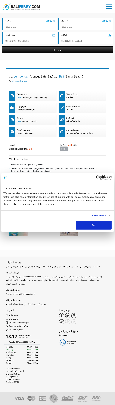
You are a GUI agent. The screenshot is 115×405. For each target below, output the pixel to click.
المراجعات (96, 277)
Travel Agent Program (37, 304)
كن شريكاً (22, 304)
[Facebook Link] (61, 315)
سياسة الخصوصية (67, 280)
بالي (7, 266)
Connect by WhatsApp (18, 326)
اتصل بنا (22, 284)
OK (93, 225)
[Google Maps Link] (61, 321)
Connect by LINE (16, 330)
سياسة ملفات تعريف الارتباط (87, 280)
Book (63, 149)
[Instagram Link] (73, 315)
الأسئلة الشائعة (12, 280)
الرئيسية (9, 277)
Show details (99, 215)
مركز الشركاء (11, 304)
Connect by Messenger (19, 322)
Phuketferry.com (13, 294)
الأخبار (78, 277)
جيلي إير (28, 266)
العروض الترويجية (58, 277)
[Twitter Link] (67, 315)
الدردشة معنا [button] (14, 319)
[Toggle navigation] (109, 6)
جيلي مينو (61, 266)
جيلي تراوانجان (39, 266)
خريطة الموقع (11, 284)
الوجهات (17, 277)
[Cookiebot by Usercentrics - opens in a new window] (98, 177)
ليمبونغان (87, 266)
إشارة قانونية (37, 280)
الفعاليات (70, 277)
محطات (46, 277)
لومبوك (79, 266)
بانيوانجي (14, 266)
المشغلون (86, 277)
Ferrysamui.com (28, 294)
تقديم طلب (13, 315)
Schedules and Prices (32, 277)
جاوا (21, 266)
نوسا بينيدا (97, 266)
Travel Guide (25, 280)
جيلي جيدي (51, 266)
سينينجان (70, 266)
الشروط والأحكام (51, 280)
